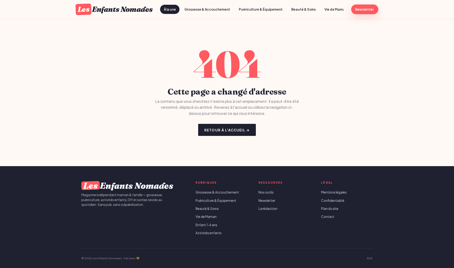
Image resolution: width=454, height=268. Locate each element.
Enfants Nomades (115, 9)
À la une (170, 9)
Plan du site (329, 209)
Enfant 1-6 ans (206, 225)
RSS (370, 258)
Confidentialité (332, 201)
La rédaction (267, 209)
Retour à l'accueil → (227, 130)
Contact (327, 217)
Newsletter (364, 9)
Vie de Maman (335, 9)
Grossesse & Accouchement (207, 9)
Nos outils (266, 192)
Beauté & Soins (303, 9)
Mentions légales (334, 192)
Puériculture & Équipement (261, 9)
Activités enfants (209, 233)
